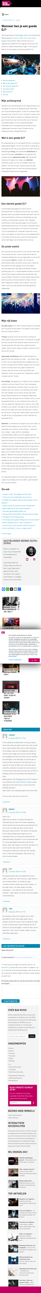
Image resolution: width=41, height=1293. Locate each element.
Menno (11, 809)
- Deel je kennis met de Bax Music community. (27, 1160)
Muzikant (11, 1061)
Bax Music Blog (7, 20)
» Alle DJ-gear (6, 533)
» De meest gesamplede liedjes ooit (13, 511)
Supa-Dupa (7, 551)
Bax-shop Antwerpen (15, 1115)
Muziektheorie (13, 1080)
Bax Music (23, 1015)
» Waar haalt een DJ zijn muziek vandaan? (15, 508)
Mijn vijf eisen (8, 92)
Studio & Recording (14, 1067)
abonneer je (5, 967)
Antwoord (6, 802)
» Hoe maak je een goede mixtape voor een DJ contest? (20, 520)
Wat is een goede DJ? (10, 83)
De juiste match (8, 89)
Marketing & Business (15, 1078)
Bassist (11, 1051)
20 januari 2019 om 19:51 (17, 912)
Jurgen (12, 735)
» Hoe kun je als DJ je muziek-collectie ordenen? (18, 525)
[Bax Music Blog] (7, 6)
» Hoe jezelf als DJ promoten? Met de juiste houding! (19, 514)
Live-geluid (12, 1069)
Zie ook (5, 94)
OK (35, 660)
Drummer (11, 1053)
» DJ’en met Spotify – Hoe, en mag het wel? (16, 528)
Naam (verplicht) (7, 950)
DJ (9, 1064)
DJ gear (18, 20)
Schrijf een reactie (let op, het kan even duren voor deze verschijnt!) (20, 982)
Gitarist (11, 1048)
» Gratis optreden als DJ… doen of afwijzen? (16, 522)
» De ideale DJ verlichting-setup (12, 517)
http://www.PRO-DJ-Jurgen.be (22, 782)
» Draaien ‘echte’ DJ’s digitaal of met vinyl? (16, 494)
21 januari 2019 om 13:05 (17, 812)
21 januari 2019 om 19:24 (17, 738)
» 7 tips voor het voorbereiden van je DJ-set (16, 497)
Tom (10, 909)
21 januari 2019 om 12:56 (17, 871)
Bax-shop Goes (13, 1118)
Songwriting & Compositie (16, 1075)
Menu (6, 14)
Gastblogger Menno (22, 35)
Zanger (10, 1058)
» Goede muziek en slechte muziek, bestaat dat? (18, 505)
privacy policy (13, 656)
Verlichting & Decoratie (15, 1072)
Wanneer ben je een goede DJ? (19, 27)
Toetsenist (11, 1056)
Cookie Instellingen (15, 660)
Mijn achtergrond (9, 80)
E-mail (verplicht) (16, 957)
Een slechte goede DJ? (11, 86)
